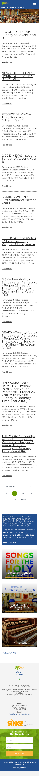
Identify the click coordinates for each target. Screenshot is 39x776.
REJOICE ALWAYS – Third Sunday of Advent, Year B (16, 117)
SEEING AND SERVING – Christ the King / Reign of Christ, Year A (19, 241)
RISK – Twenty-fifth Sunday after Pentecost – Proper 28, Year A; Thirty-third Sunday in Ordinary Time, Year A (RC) (19, 286)
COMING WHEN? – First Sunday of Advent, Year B (19, 200)
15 (31, 486)
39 (15, 500)
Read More (7, 62)
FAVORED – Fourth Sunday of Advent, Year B (19, 35)
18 (23, 493)
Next (23, 500)
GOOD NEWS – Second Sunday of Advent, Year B (19, 158)
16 (6, 493)
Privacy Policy (19, 768)
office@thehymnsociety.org (19, 714)
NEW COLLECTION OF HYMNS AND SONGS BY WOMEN (18, 76)
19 (31, 493)
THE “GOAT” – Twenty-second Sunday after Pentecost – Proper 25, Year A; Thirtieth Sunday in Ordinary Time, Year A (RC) (18, 443)
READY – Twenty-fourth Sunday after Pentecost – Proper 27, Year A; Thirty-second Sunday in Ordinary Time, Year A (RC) (19, 340)
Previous (10, 486)
